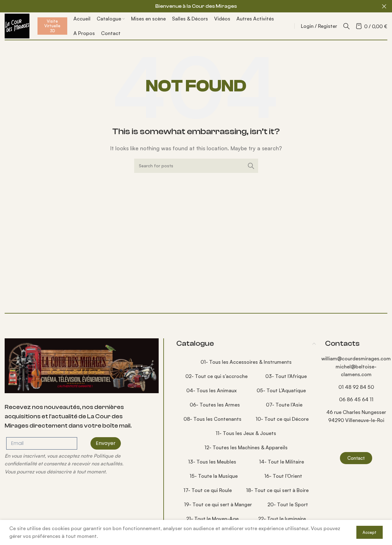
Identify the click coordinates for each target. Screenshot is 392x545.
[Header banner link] (196, 6)
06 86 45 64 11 (356, 399)
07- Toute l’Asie (284, 405)
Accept (370, 532)
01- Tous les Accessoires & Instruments (246, 362)
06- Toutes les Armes (215, 405)
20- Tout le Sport (287, 504)
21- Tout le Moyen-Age (212, 519)
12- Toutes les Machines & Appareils (246, 447)
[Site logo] (17, 25)
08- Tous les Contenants (212, 419)
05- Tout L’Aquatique (281, 390)
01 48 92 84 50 (356, 387)
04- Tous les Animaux (211, 390)
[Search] (346, 26)
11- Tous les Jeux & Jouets (246, 433)
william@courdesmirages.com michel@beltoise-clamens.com (356, 366)
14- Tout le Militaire (281, 462)
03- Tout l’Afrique (286, 376)
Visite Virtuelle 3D (52, 26)
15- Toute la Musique (214, 476)
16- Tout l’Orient (283, 476)
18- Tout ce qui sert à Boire (277, 490)
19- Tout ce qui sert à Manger (218, 504)
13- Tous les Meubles (212, 462)
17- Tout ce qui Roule (207, 490)
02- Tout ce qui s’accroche (216, 376)
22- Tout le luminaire (282, 519)
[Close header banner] (384, 6)
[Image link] (82, 365)
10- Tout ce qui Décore (282, 419)
